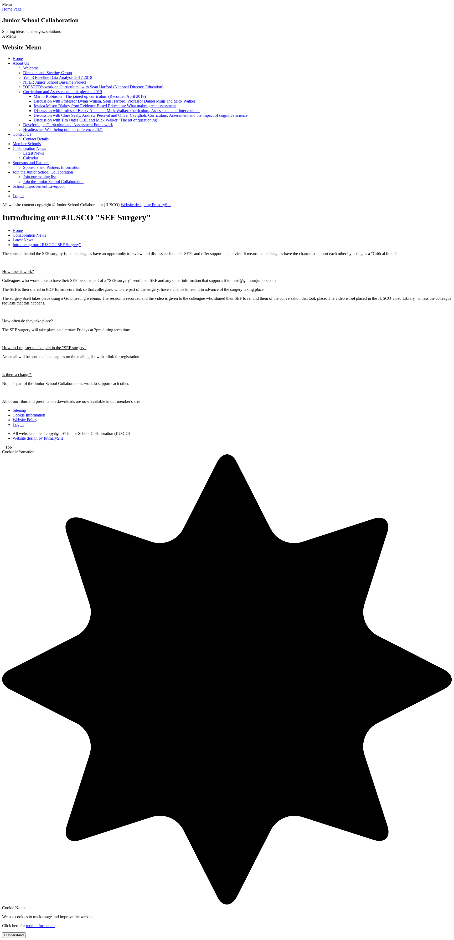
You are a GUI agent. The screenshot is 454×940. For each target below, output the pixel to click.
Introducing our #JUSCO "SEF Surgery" (47, 244)
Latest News (33, 153)
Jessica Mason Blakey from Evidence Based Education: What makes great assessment (105, 106)
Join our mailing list (39, 177)
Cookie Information (29, 415)
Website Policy (25, 420)
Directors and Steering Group (47, 72)
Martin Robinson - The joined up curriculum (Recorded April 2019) (90, 96)
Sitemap (19, 410)
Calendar (30, 158)
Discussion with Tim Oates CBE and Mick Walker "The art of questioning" (96, 120)
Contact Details (36, 139)
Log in (18, 196)
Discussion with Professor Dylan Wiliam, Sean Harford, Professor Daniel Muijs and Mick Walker (114, 101)
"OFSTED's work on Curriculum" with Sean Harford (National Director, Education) (93, 87)
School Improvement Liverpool (39, 186)
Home (18, 58)
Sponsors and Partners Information (51, 167)
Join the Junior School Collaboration (43, 172)
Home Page (12, 9)
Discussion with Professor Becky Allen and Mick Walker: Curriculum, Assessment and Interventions (117, 110)
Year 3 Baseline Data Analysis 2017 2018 (57, 77)
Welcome (31, 68)
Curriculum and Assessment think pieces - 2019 (62, 91)
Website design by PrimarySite (146, 204)
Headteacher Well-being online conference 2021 (63, 129)
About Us (21, 63)
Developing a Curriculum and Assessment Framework (68, 125)
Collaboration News (29, 148)
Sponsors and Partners (31, 162)
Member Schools (27, 143)
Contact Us (22, 134)
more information (40, 925)
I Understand (14, 935)
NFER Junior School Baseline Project (54, 82)
